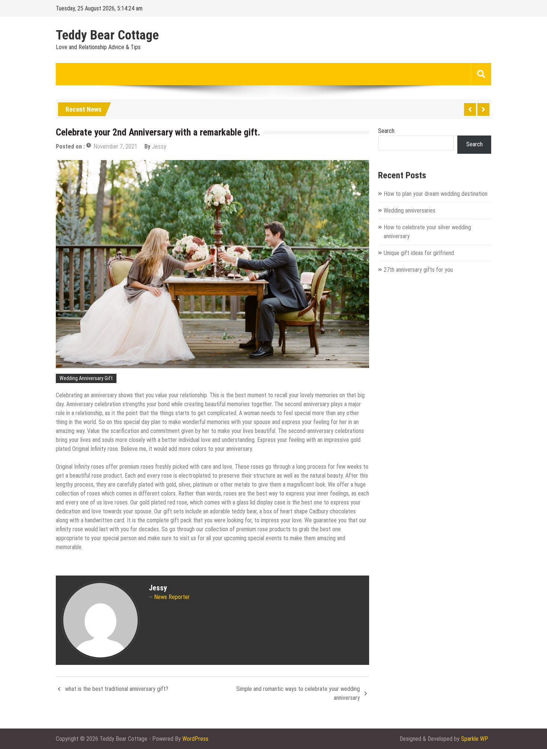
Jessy (159, 146)
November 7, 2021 (115, 146)
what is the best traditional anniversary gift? (116, 688)
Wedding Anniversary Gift (86, 378)
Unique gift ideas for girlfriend (419, 252)
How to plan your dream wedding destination (435, 193)
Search (386, 130)
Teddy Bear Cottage (107, 35)
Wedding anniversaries (409, 210)
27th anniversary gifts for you (418, 269)
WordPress (195, 738)
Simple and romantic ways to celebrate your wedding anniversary (298, 693)
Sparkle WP (474, 738)
